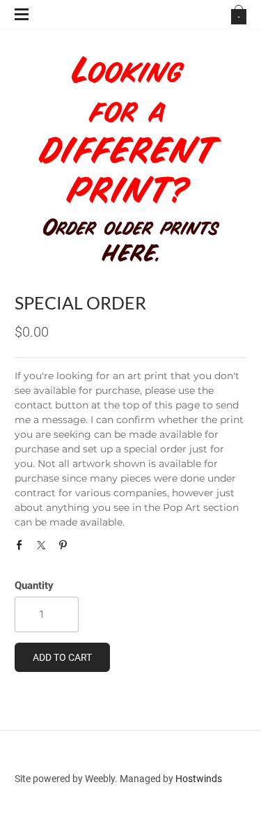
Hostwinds (198, 778)
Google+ (87, 551)
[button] (62, 657)
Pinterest (66, 548)
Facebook (23, 548)
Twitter (44, 548)
